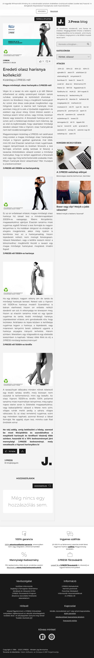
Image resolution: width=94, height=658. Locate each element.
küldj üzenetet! (70, 613)
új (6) (75, 126)
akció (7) (71, 72)
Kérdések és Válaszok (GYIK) (24, 591)
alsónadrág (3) (63, 76)
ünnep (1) (71, 130)
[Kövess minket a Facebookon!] (42, 637)
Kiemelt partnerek (70, 589)
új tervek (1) (83, 126)
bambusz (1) (62, 80)
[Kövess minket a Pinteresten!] (51, 637)
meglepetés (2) (63, 103)
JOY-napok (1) (83, 92)
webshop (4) (62, 134)
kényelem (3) (62, 99)
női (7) (71, 107)
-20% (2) (60, 69)
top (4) (59, 126)
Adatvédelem (24, 598)
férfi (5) (69, 88)
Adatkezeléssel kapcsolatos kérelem (70, 617)
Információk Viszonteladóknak (70, 593)
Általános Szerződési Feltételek (24, 596)
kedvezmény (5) (76, 95)
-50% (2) (77, 69)
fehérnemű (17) (80, 84)
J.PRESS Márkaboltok (70, 586)
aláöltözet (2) (81, 72)
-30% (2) (69, 69)
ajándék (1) (61, 72)
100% (18, 544)
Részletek (54, 11)
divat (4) (69, 84)
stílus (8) (60, 115)
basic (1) (72, 80)
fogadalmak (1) (80, 88)
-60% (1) (86, 69)
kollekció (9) (84, 99)
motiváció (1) (62, 107)
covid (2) (60, 84)
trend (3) (67, 126)
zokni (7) (72, 134)
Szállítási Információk (24, 586)
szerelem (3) (70, 115)
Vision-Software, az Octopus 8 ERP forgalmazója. (40, 652)
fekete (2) (61, 88)
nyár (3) (79, 107)
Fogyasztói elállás (70, 621)
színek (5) (80, 115)
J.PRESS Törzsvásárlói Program (24, 593)
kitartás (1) (73, 99)
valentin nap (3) (83, 130)
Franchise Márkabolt (70, 591)
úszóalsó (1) (61, 130)
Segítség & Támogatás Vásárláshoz (24, 589)
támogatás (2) (62, 122)
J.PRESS (6, 60)
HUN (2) (73, 92)
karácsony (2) (62, 95)
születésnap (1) (63, 118)
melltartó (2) (76, 103)
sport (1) (83, 111)
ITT (31, 618)
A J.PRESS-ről (70, 596)
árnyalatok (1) (75, 76)
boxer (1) (80, 80)
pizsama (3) (61, 111)
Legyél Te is (64, 565)
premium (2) (73, 111)
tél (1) (72, 122)
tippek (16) (80, 122)
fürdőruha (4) (62, 92)
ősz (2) (85, 107)
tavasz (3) (74, 118)
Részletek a (24, 567)
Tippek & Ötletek (43, 19)
